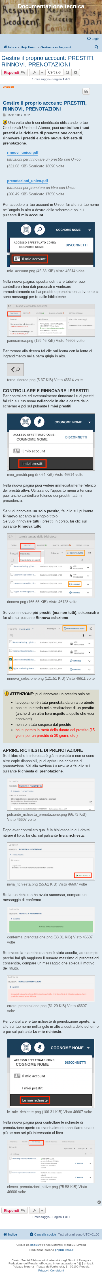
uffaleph (8, 86)
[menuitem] (93, 38)
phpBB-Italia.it (64, 1249)
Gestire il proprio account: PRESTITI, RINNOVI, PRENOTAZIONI (48, 61)
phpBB (34, 1244)
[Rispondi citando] (86, 91)
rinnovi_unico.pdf (22, 152)
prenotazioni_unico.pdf (27, 181)
